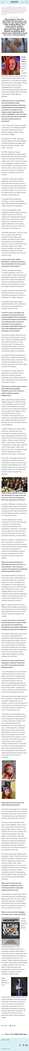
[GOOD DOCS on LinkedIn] (26, 1045)
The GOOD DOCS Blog (10, 7)
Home (3, 7)
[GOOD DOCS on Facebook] (20, 1045)
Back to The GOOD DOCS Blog (16, 1034)
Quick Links (6, 1040)
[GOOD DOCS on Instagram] (23, 1045)
